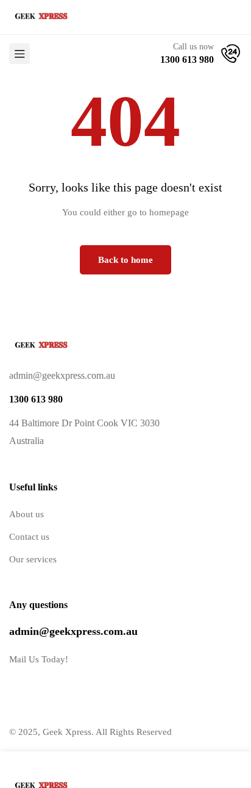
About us (26, 514)
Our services (33, 559)
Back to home (125, 260)
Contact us (29, 537)
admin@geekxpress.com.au (73, 631)
